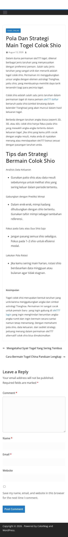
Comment (10, 393)
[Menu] (5, 12)
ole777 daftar (51, 99)
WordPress (9, 530)
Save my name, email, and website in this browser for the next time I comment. (33, 495)
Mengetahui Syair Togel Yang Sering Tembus (34, 348)
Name (7, 438)
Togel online (13, 30)
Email (7, 454)
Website (8, 470)
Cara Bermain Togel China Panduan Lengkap (33, 356)
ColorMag (42, 526)
